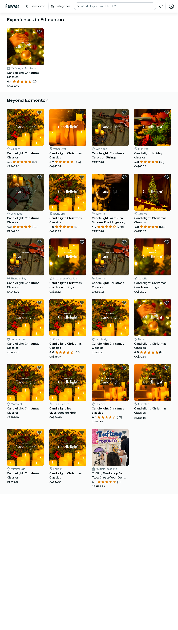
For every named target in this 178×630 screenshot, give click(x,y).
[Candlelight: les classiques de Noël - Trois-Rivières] (67, 382)
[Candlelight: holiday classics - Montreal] (152, 127)
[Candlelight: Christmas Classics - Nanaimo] (152, 317)
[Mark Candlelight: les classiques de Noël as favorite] (82, 367)
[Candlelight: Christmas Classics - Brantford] (67, 192)
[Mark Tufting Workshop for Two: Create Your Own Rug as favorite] (124, 432)
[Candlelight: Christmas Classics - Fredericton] (25, 317)
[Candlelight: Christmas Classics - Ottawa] (152, 192)
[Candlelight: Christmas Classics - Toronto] (110, 256)
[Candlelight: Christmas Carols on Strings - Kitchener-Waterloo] (67, 256)
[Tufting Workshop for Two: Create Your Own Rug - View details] (110, 447)
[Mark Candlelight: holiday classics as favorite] (166, 112)
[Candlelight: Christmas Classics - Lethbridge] (110, 317)
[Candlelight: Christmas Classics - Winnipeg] (25, 192)
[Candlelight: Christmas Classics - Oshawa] (67, 317)
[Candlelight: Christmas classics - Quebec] (110, 382)
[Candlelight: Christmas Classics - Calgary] (25, 127)
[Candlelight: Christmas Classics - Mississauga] (25, 447)
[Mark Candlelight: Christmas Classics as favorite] (39, 32)
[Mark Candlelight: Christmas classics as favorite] (124, 367)
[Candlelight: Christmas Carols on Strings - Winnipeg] (110, 127)
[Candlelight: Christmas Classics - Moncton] (152, 382)
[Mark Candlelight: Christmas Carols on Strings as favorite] (124, 112)
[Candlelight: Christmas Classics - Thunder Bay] (25, 256)
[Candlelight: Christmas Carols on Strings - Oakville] (152, 256)
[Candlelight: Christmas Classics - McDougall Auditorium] (25, 46)
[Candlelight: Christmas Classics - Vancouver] (67, 127)
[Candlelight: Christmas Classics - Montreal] (25, 382)
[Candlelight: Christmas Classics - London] (67, 447)
